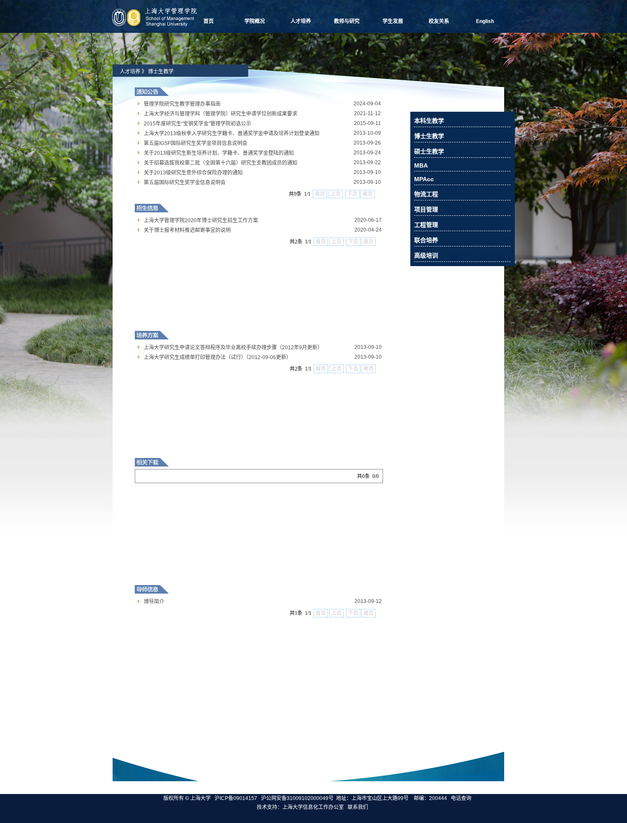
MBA (421, 165)
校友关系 (439, 21)
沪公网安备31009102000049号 (297, 798)
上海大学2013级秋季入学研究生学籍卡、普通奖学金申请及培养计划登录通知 (231, 133)
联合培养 (426, 240)
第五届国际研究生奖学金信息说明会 (185, 182)
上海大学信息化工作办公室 (315, 807)
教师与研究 (347, 21)
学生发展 (393, 21)
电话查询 (461, 798)
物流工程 (426, 194)
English (485, 21)
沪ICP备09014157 (236, 798)
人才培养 (300, 21)
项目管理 (426, 209)
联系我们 (358, 807)
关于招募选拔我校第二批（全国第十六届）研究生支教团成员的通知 (220, 163)
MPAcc (424, 179)
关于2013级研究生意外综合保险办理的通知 (193, 173)
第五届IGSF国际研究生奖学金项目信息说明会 (195, 143)
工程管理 (426, 224)
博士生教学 (161, 72)
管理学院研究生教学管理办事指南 (182, 104)
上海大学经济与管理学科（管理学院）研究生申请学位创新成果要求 (220, 114)
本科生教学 (429, 120)
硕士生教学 (429, 151)
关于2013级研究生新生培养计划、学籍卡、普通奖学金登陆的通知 (219, 153)
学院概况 (254, 21)
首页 (208, 21)
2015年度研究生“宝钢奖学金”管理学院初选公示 (197, 124)
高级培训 (426, 255)
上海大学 (200, 798)
